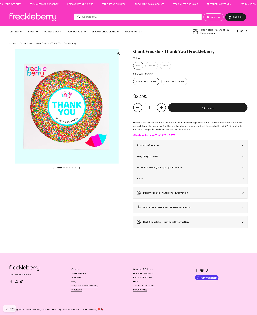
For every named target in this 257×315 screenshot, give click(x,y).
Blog (73, 281)
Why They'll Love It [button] (147, 156)
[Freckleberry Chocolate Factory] (33, 17)
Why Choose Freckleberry (84, 285)
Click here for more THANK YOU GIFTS (154, 135)
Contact (75, 269)
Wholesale (76, 289)
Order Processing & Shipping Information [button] (160, 167)
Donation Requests (143, 273)
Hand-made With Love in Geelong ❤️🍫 (83, 309)
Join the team (78, 273)
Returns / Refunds (142, 277)
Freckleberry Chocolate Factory (44, 309)
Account (216, 17)
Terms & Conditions (143, 285)
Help (135, 281)
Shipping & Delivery (143, 269)
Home (13, 43)
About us (76, 277)
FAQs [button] (140, 178)
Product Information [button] (148, 145)
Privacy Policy (140, 289)
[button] (235, 17)
